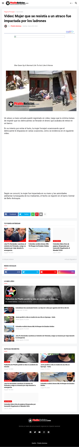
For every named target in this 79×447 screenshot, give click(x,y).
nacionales (19, 12)
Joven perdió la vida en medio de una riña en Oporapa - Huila (35, 317)
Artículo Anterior (8, 259)
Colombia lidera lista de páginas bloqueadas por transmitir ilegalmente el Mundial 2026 (61, 247)
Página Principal (9, 12)
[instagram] (44, 432)
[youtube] (39, 432)
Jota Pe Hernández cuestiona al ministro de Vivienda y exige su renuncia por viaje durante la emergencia (15, 247)
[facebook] (30, 432)
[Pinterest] (37, 214)
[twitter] (35, 432)
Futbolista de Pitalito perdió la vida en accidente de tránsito (21, 366)
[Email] (41, 214)
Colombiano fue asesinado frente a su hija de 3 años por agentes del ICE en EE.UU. (42, 308)
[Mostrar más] (45, 214)
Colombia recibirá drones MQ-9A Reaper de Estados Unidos (39, 245)
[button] (3, 3)
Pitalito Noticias (42, 443)
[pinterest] (48, 432)
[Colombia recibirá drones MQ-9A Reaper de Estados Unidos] (9, 329)
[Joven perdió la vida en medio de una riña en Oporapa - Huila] (9, 319)
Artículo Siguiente (70, 259)
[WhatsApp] (33, 214)
